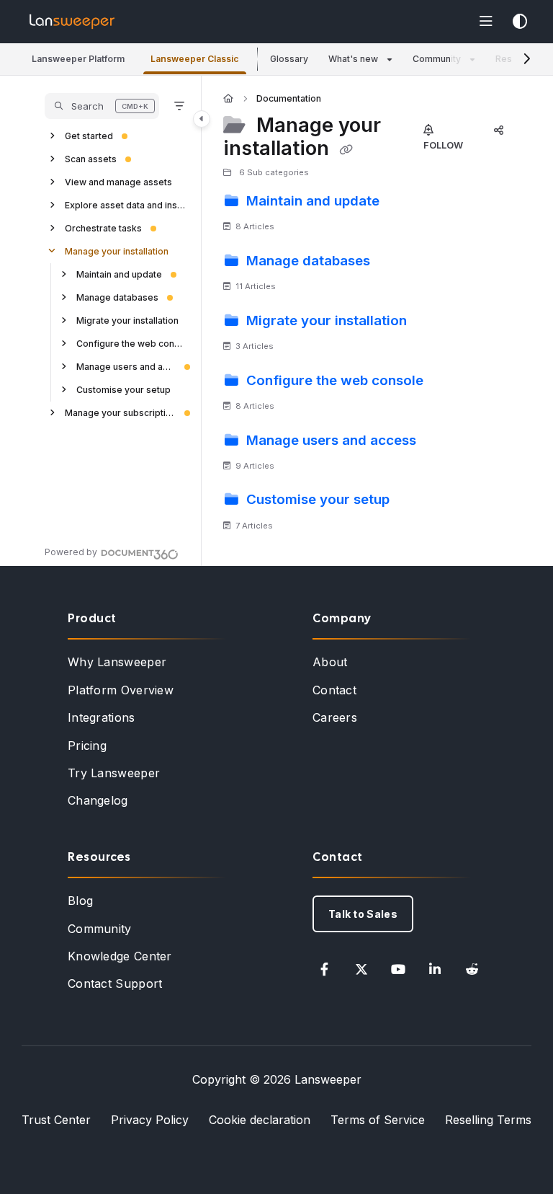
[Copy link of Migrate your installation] (432, 322)
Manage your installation (116, 251)
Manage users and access (126, 366)
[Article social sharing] (498, 130)
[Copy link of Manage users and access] (442, 442)
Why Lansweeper (117, 662)
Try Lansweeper (114, 773)
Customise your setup (123, 389)
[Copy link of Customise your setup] (415, 501)
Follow (443, 145)
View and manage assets (118, 182)
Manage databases (117, 297)
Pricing (87, 745)
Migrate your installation (127, 320)
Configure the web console (131, 343)
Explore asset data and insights (126, 205)
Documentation (288, 98)
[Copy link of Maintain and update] (405, 202)
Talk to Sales (362, 914)
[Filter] (179, 106)
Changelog (98, 800)
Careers (335, 717)
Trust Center (56, 1120)
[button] (78, 59)
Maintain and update (119, 274)
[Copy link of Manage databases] (396, 262)
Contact (334, 690)
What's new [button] (353, 58)
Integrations (101, 717)
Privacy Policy (150, 1120)
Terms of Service (378, 1120)
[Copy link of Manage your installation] (345, 150)
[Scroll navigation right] (526, 59)
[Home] (72, 21)
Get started (89, 136)
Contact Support (115, 983)
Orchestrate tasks (103, 228)
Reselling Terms (488, 1120)
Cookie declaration (259, 1120)
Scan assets (91, 159)
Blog (80, 900)
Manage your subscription (120, 412)
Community (100, 928)
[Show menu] (486, 21)
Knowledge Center (120, 956)
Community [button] (437, 58)
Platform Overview (121, 690)
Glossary (289, 58)
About (330, 662)
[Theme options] (519, 21)
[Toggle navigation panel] (201, 119)
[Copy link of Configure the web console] (449, 382)
